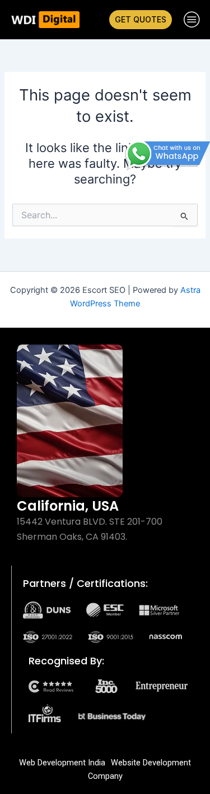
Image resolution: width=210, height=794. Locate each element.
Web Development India (62, 763)
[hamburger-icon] (191, 20)
